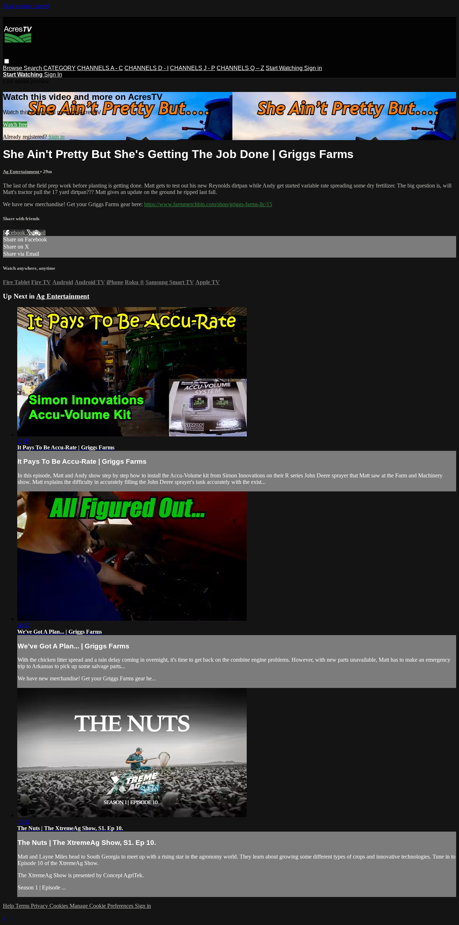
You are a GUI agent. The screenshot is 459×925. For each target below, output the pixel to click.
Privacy (40, 906)
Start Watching (285, 68)
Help (9, 906)
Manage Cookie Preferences (102, 906)
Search (33, 68)
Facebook (15, 233)
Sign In (53, 74)
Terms (23, 906)
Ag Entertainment (21, 171)
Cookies (59, 906)
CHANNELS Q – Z (240, 68)
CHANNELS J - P (192, 68)
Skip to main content (26, 6)
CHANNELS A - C (100, 68)
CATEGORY (59, 68)
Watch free (15, 124)
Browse (13, 68)
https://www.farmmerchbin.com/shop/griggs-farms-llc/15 (208, 204)
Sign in (313, 68)
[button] (6, 61)
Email (39, 233)
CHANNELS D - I (146, 68)
